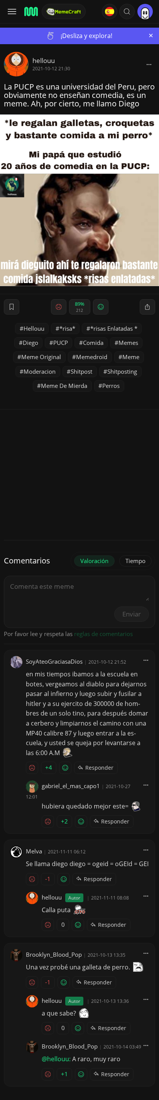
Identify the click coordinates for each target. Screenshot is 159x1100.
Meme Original (41, 357)
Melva (34, 851)
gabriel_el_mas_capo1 (70, 786)
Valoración (94, 561)
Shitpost (81, 371)
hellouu (43, 60)
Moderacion (40, 371)
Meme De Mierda (64, 385)
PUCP (60, 342)
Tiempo (135, 561)
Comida (93, 342)
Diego (30, 342)
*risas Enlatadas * (113, 328)
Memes (128, 342)
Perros (111, 385)
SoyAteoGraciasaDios (54, 661)
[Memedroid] (30, 11)
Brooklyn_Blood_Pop (53, 954)
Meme (130, 357)
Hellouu (34, 328)
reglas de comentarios (103, 634)
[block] (149, 64)
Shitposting (122, 371)
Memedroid (91, 357)
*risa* (67, 328)
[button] (127, 11)
